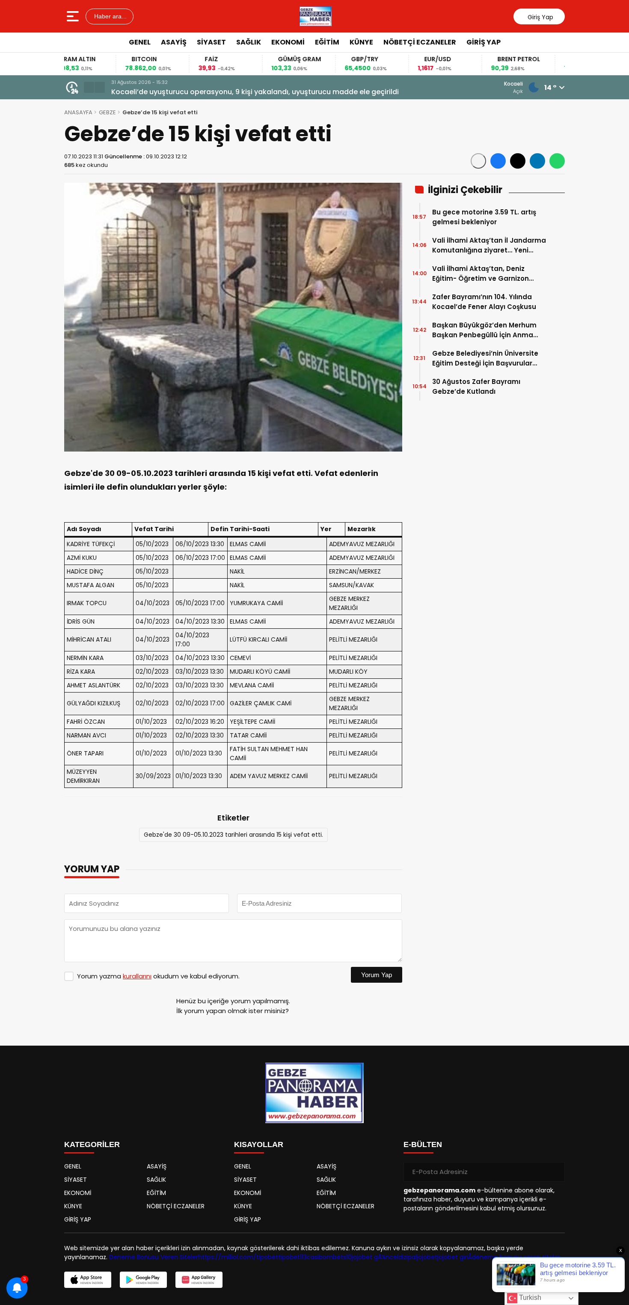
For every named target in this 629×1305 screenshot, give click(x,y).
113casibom (316, 1257)
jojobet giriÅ (454, 1257)
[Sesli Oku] (478, 161)
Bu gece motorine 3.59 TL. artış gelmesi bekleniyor (484, 217)
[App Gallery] (199, 1280)
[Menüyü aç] (73, 16)
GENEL (140, 42)
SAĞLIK (248, 42)
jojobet (427, 1257)
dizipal (407, 1257)
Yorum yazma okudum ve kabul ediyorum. (158, 976)
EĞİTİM (327, 42)
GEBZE (107, 112)
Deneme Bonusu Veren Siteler (153, 1257)
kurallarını (137, 976)
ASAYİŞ (174, 42)
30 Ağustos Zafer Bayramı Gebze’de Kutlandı (476, 386)
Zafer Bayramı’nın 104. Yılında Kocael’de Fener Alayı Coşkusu (484, 301)
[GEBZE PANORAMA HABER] (316, 16)
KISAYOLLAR (258, 1144)
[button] (89, 87)
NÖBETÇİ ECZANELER (419, 42)
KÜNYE (361, 42)
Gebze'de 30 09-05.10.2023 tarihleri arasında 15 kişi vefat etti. (233, 834)
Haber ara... (109, 16)
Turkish (529, 1297)
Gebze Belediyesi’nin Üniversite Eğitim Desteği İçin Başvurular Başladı (485, 358)
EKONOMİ (288, 42)
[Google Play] (143, 1280)
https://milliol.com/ (227, 1257)
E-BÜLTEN (423, 1144)
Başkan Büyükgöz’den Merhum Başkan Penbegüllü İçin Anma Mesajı (484, 330)
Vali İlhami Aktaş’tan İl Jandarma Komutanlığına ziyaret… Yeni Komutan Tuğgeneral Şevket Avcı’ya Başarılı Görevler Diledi (281, 92)
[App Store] (87, 1280)
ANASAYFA (78, 112)
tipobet (267, 1257)
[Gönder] (555, 1172)
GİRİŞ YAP (483, 42)
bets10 (342, 1257)
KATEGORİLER (92, 1144)
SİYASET (211, 42)
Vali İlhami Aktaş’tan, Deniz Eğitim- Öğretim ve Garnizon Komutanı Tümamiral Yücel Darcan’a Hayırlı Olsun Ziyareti (483, 273)
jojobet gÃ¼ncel (375, 1257)
